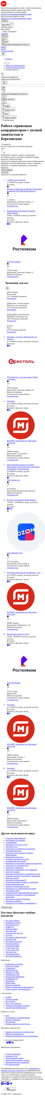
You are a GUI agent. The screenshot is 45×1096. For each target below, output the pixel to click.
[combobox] (11, 77)
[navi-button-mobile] (3, 54)
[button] (3, 47)
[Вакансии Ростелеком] (25, 243)
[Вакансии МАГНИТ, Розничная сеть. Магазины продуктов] (25, 425)
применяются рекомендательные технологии (20, 1069)
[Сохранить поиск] (3, 88)
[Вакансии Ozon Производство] (25, 532)
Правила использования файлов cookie (16, 18)
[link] (5, 41)
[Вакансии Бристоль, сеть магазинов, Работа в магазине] (25, 361)
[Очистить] (4, 82)
